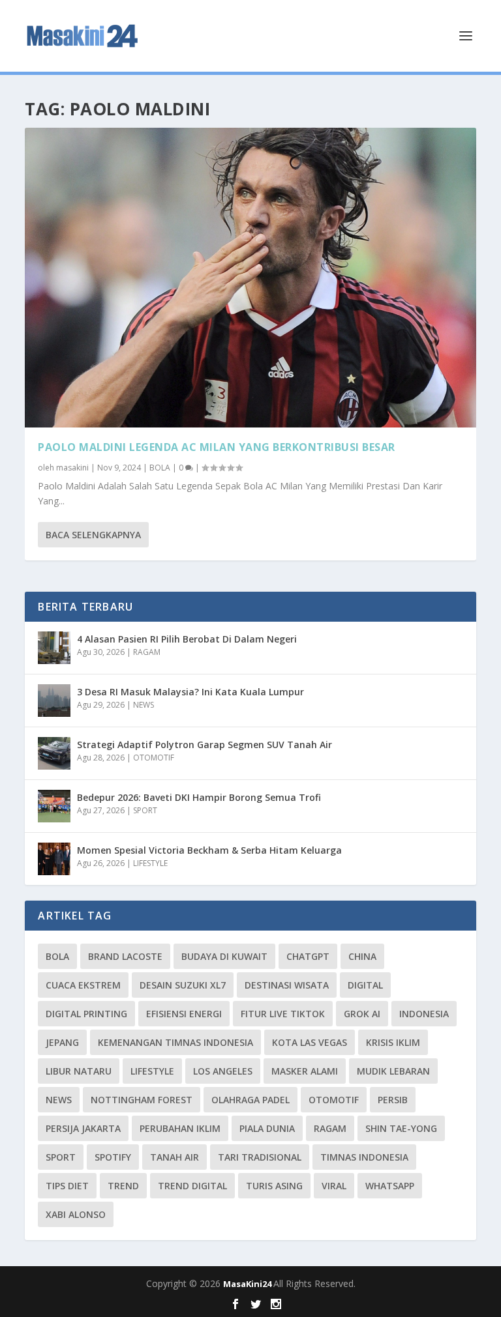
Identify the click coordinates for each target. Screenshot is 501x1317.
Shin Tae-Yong (401, 1128)
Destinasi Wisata (287, 985)
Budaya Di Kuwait (224, 956)
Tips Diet (67, 1186)
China (362, 956)
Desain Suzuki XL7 (183, 985)
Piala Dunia (267, 1128)
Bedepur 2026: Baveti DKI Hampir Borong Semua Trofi (199, 797)
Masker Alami (304, 1071)
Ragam (330, 1128)
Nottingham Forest (141, 1099)
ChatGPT (307, 956)
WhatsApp (389, 1186)
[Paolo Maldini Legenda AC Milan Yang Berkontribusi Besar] (250, 277)
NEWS (143, 704)
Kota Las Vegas (309, 1042)
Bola (57, 956)
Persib (393, 1099)
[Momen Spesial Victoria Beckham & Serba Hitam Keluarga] (54, 859)
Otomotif (334, 1099)
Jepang (62, 1042)
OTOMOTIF (153, 757)
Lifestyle (152, 1071)
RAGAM (146, 652)
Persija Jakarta (83, 1128)
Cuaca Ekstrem (83, 985)
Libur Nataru (79, 1071)
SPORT (145, 810)
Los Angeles (222, 1071)
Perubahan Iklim (180, 1128)
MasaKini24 (248, 1284)
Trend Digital (192, 1186)
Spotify (113, 1157)
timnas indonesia (364, 1157)
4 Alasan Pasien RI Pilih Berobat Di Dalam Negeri (187, 639)
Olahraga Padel (250, 1099)
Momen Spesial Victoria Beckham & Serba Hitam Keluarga (209, 850)
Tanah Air (174, 1157)
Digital (365, 985)
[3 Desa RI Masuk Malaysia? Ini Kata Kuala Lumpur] (54, 700)
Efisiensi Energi (184, 1013)
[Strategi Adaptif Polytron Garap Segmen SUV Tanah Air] (54, 753)
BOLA (159, 467)
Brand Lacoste (125, 956)
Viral (334, 1186)
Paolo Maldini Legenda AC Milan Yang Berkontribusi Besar (216, 447)
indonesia (424, 1013)
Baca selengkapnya (93, 534)
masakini (72, 467)
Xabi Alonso (76, 1214)
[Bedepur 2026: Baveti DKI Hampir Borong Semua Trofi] (54, 806)
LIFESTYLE (150, 863)
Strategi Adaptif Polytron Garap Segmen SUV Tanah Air (204, 744)
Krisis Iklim (393, 1042)
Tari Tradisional (259, 1157)
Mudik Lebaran (393, 1071)
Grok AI (362, 1013)
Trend (123, 1186)
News (59, 1099)
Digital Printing (86, 1013)
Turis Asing (274, 1186)
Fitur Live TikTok (283, 1013)
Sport (61, 1157)
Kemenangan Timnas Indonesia (175, 1042)
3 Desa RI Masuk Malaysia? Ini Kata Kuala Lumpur (190, 692)
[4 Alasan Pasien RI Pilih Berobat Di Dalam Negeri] (54, 647)
